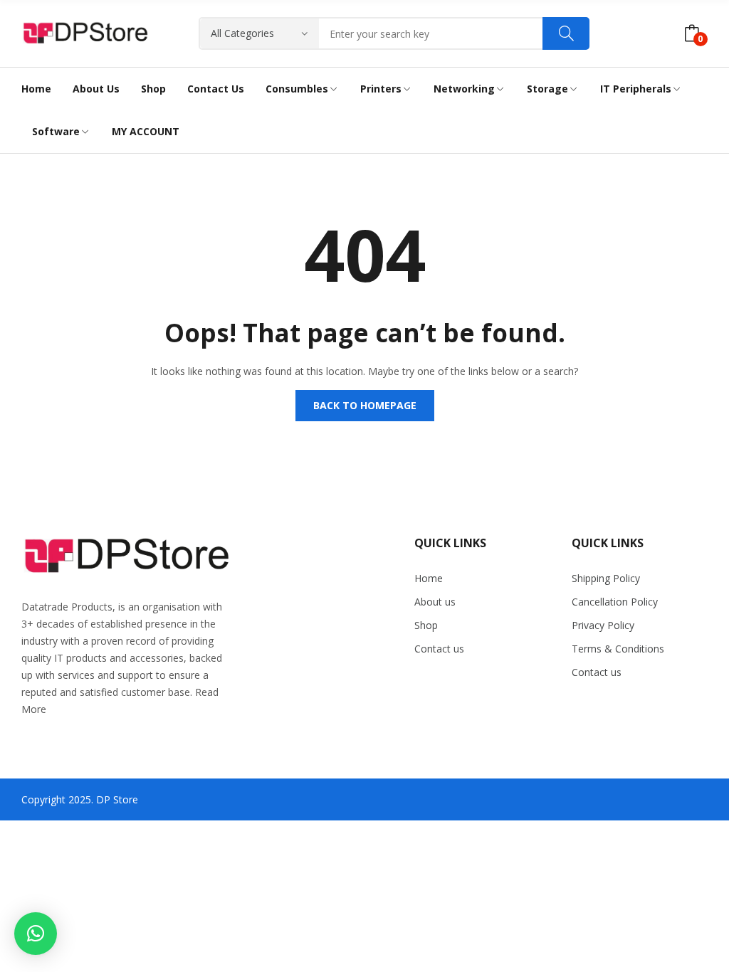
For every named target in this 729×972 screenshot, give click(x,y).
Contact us (439, 648)
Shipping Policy (606, 578)
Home (428, 578)
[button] (35, 933)
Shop (426, 625)
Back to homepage (364, 405)
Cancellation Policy (615, 601)
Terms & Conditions (618, 648)
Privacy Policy (603, 625)
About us (435, 601)
